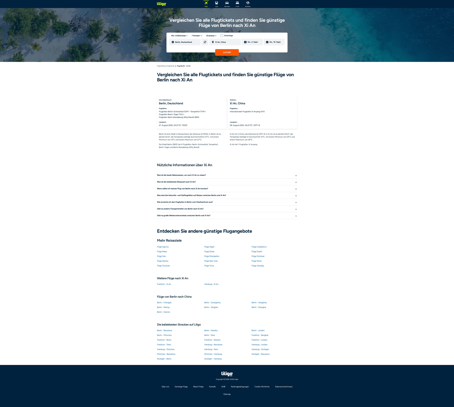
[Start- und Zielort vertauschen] (205, 42)
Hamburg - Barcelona (213, 344)
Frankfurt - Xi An (164, 284)
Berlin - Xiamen (163, 312)
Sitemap (227, 394)
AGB (223, 387)
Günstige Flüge (181, 387)
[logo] (161, 4)
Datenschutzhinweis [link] (283, 387)
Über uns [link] (165, 387)
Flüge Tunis (209, 266)
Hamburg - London (259, 344)
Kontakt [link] (212, 387)
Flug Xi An (171, 66)
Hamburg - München (166, 349)
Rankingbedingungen (240, 387)
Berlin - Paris (209, 335)
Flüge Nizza (257, 261)
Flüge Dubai (209, 251)
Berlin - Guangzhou (212, 302)
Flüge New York (211, 261)
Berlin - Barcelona (164, 330)
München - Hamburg (213, 354)
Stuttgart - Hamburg (213, 359)
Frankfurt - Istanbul (212, 340)
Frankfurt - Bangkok (260, 335)
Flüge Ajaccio (163, 247)
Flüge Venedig (258, 266)
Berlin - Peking (163, 307)
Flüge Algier (209, 247)
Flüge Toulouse (163, 266)
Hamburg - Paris (211, 349)
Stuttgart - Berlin (164, 359)
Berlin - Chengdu (164, 302)
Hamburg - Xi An (211, 284)
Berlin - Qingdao (211, 307)
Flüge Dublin (257, 251)
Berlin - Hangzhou (259, 302)
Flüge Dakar (162, 251)
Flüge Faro (161, 256)
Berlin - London (258, 330)
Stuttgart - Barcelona (260, 354)
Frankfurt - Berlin (164, 340)
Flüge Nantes (162, 261)
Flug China (161, 66)
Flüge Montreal (258, 256)
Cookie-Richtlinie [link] (262, 387)
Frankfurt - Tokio (164, 344)
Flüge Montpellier (211, 256)
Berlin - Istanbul (211, 330)
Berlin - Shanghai (259, 307)
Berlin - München (164, 335)
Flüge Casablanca (259, 247)
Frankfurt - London (259, 340)
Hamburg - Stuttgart (260, 349)
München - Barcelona (166, 354)
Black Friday (198, 387)
